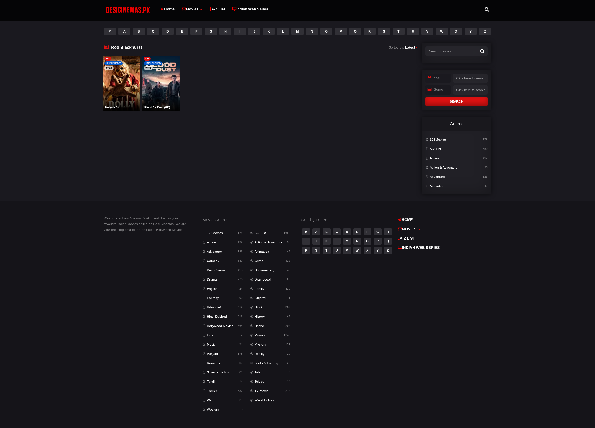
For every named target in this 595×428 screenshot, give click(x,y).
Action (434, 158)
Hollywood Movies (220, 326)
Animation (437, 186)
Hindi (258, 307)
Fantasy (213, 298)
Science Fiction (218, 372)
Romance (214, 363)
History (260, 316)
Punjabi (212, 354)
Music (211, 344)
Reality (259, 354)
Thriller (212, 391)
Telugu (259, 381)
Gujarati (260, 298)
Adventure (437, 177)
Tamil (211, 381)
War (210, 400)
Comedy (213, 261)
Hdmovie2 (214, 307)
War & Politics (264, 400)
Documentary (264, 270)
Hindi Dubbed (217, 316)
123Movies (438, 139)
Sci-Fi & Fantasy (267, 363)
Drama (212, 279)
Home (169, 9)
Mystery (260, 344)
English (212, 289)
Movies (192, 9)
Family (259, 289)
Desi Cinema (216, 270)
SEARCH (456, 101)
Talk (257, 372)
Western (213, 409)
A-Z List (218, 9)
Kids (210, 335)
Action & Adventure (444, 167)
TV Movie (261, 391)
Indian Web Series (252, 9)
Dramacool (263, 279)
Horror (259, 326)
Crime (259, 261)
